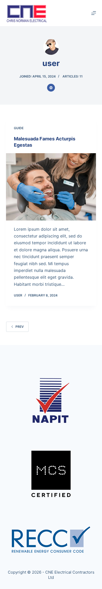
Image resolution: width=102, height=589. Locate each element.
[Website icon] (51, 88)
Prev (19, 327)
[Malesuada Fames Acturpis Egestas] (51, 186)
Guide (19, 128)
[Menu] (93, 13)
